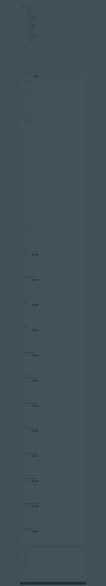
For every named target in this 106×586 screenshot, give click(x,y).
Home (23, 65)
